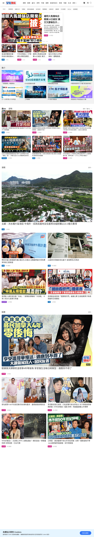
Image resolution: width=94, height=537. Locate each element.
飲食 (45, 35)
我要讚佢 (45, 9)
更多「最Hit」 (87, 108)
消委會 (23, 9)
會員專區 (75, 9)
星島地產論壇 (30, 9)
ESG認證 (63, 9)
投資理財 (20, 59)
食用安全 (35, 59)
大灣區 (3, 59)
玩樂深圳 (51, 9)
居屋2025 (17, 9)
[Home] (11, 3)
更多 (89, 167)
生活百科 (4, 301)
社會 (3, 132)
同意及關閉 (85, 533)
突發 (34, 158)
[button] (61, 29)
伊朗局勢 (10, 9)
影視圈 (34, 132)
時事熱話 (4, 158)
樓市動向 (51, 59)
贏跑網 (57, 9)
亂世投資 (38, 9)
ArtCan (69, 9)
